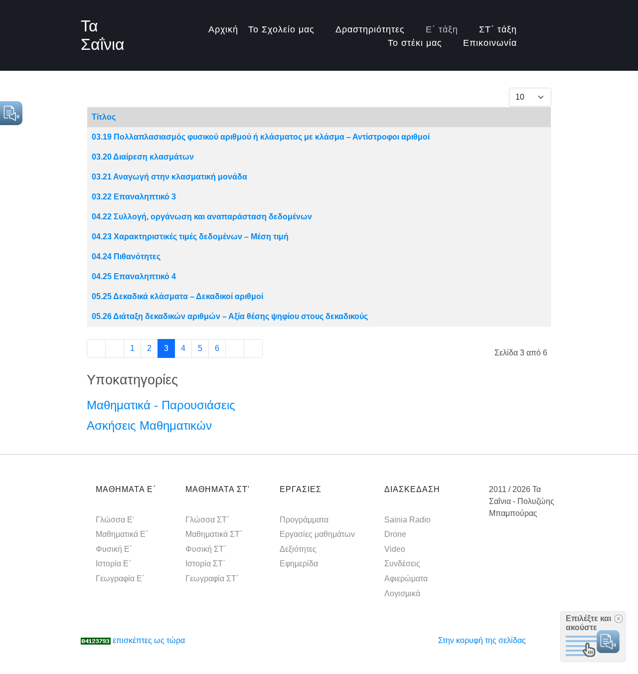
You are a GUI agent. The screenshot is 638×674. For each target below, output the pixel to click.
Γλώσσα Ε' (115, 519)
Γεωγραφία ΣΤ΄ (212, 578)
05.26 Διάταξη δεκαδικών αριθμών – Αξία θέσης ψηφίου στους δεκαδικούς (230, 316)
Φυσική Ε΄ (114, 549)
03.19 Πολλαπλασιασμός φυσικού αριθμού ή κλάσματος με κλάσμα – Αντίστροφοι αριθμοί (261, 137)
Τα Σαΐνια (103, 35)
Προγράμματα (304, 519)
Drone (395, 534)
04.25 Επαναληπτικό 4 (134, 276)
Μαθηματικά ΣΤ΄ (213, 534)
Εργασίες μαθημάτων (317, 534)
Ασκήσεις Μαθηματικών (149, 425)
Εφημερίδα (299, 563)
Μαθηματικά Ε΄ (122, 534)
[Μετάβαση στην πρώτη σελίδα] (96, 348)
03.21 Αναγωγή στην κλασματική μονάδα (169, 176)
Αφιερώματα (406, 578)
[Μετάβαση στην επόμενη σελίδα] (234, 348)
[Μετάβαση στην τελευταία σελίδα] (253, 348)
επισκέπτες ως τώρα (149, 640)
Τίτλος (104, 117)
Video (394, 549)
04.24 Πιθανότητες (126, 256)
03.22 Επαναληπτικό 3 (134, 196)
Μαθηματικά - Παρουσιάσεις (161, 405)
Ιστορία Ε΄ (113, 563)
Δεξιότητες (298, 549)
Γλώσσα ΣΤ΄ (207, 519)
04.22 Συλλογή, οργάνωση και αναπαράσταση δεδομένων (202, 216)
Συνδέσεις (402, 563)
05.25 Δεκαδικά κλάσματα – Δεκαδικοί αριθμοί (177, 296)
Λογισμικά (402, 593)
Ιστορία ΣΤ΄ (205, 563)
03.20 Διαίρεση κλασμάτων (143, 157)
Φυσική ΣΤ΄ (205, 549)
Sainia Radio (407, 519)
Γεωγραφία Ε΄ (120, 578)
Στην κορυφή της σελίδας (482, 640)
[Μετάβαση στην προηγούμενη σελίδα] (114, 348)
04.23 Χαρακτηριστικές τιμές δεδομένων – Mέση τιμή (190, 236)
